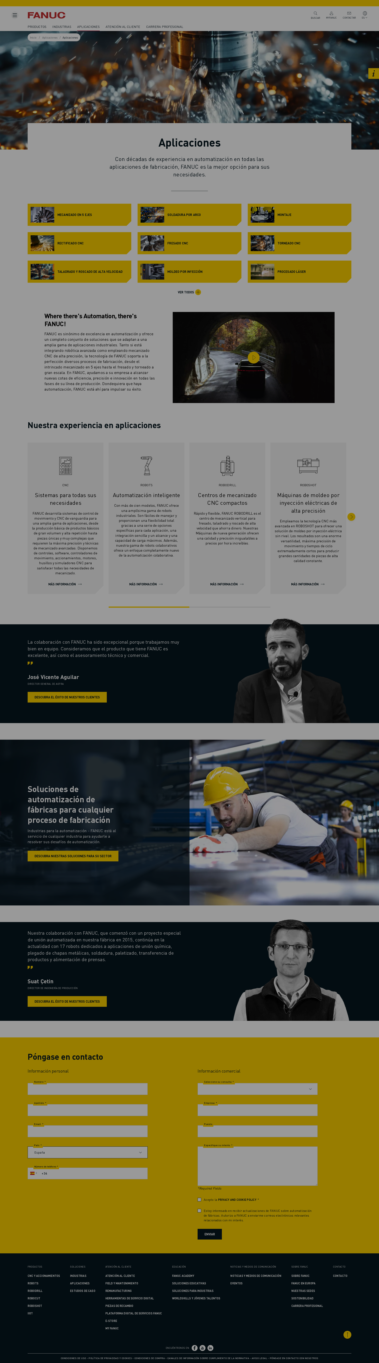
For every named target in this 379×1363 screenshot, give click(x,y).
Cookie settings (220, 695)
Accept (252, 695)
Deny (190, 695)
